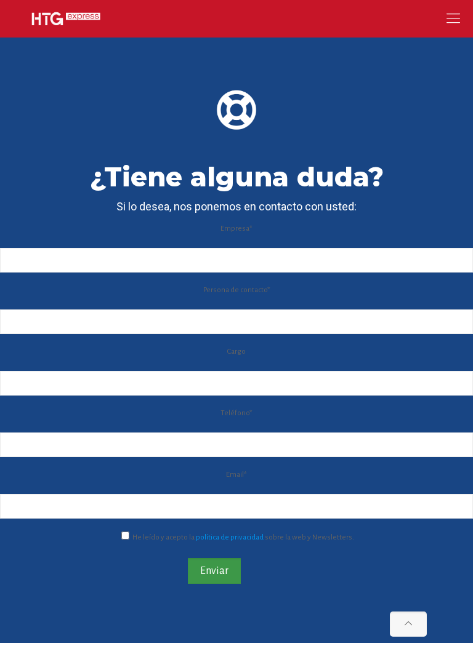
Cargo (236, 352)
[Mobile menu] (453, 18)
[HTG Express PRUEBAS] (66, 18)
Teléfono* (236, 413)
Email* (236, 475)
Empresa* (236, 229)
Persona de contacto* (236, 290)
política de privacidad (230, 537)
